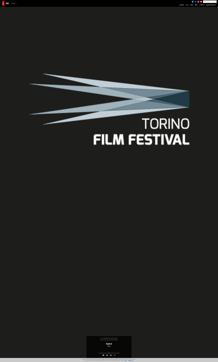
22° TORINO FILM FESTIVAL (109, 338)
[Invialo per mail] (103, 355)
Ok (122, 360)
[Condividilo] (107, 355)
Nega (126, 360)
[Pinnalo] (111, 355)
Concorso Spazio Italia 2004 (109, 340)
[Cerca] (215, 1)
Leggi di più (130, 360)
